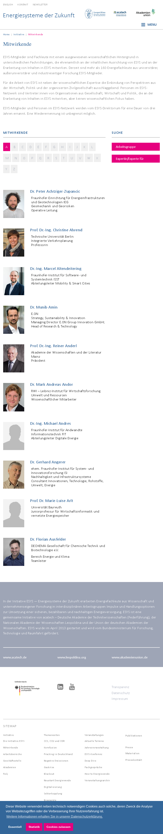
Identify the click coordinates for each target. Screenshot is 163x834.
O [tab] (24, 158)
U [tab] (72, 158)
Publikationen (133, 735)
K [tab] (85, 147)
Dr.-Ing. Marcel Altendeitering (55, 268)
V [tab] (80, 158)
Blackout (49, 773)
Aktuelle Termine (94, 741)
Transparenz (120, 687)
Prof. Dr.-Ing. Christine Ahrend (56, 230)
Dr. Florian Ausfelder (48, 539)
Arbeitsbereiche (12, 754)
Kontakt (22, 4)
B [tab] (15, 147)
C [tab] (23, 147)
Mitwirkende (10, 747)
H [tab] (62, 147)
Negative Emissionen (56, 760)
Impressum (120, 698)
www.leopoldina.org (71, 657)
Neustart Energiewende (57, 780)
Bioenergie (50, 800)
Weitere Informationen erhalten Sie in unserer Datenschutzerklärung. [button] (54, 816)
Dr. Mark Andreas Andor (51, 384)
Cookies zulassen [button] (59, 826)
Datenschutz (121, 693)
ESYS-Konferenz (93, 754)
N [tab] (16, 158)
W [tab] (88, 158)
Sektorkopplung (53, 793)
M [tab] (7, 158)
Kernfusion (50, 747)
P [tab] (32, 158)
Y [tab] (6, 169)
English (8, 4)
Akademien (9, 767)
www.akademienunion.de (129, 657)
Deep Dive (90, 760)
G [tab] (54, 147)
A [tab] (7, 147)
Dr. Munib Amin (43, 307)
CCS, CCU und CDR (54, 741)
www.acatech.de (14, 657)
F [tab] (46, 147)
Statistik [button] (34, 826)
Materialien (132, 753)
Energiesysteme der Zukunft (39, 15)
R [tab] (48, 158)
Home (6, 34)
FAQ (5, 773)
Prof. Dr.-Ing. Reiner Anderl (53, 346)
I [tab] (70, 147)
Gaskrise (49, 767)
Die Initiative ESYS (14, 741)
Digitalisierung (53, 787)
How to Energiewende (97, 773)
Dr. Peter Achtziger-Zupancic (55, 191)
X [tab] (97, 158)
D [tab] (31, 147)
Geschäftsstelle (12, 760)
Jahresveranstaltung (97, 747)
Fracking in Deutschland (58, 754)
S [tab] (56, 158)
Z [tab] (14, 169)
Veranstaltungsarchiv (97, 780)
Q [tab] (40, 158)
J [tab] (77, 147)
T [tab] (64, 158)
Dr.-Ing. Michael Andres (50, 423)
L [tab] (92, 147)
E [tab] (38, 147)
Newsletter (40, 4)
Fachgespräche (93, 767)
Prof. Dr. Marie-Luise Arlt (51, 500)
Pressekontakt (133, 760)
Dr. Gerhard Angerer (48, 462)
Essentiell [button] (15, 826)
